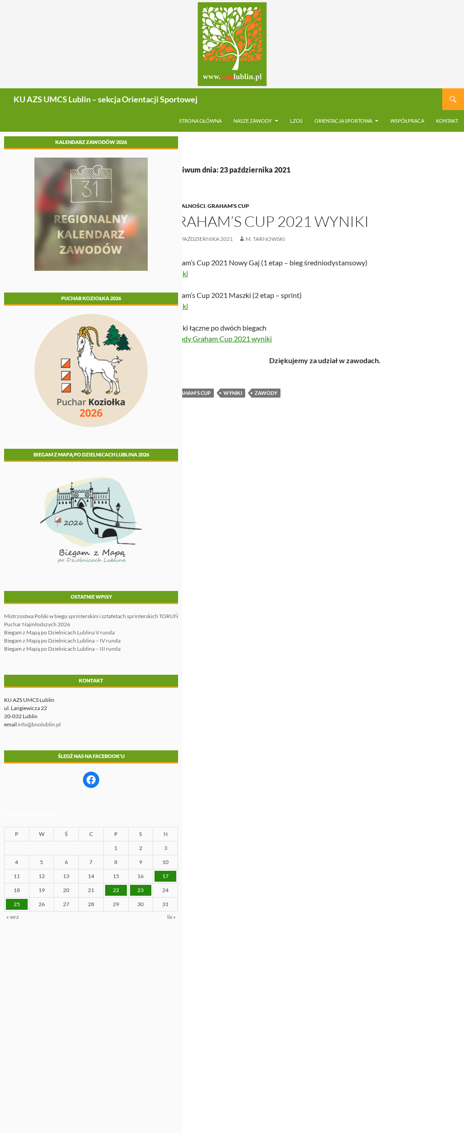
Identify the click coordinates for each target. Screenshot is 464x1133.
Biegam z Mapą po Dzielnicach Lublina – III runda (62, 648)
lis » (171, 916)
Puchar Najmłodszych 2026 (37, 624)
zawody (266, 393)
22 (116, 890)
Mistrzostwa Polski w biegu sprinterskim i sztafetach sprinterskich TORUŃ (91, 616)
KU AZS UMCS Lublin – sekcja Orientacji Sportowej (106, 99)
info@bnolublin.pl (39, 724)
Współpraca (407, 121)
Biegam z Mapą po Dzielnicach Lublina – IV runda (62, 640)
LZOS (296, 121)
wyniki (232, 393)
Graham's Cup (228, 205)
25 (17, 904)
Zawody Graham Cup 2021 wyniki (219, 338)
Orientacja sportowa (343, 121)
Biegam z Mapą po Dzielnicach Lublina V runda (59, 632)
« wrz (12, 916)
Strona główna (200, 121)
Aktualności (185, 205)
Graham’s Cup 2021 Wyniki (267, 221)
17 (165, 876)
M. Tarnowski (265, 238)
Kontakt (447, 121)
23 (140, 890)
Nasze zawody (252, 121)
